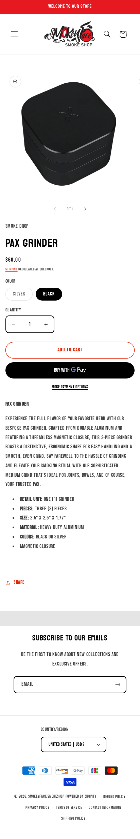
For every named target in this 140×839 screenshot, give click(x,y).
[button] (14, 34)
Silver (19, 294)
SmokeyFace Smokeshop (46, 796)
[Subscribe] (118, 684)
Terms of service (69, 807)
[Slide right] (85, 208)
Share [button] (19, 582)
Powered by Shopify (81, 796)
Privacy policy (37, 807)
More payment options (70, 387)
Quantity (13, 310)
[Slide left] (54, 208)
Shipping (11, 269)
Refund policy (114, 797)
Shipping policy (73, 818)
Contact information (105, 807)
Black (49, 294)
